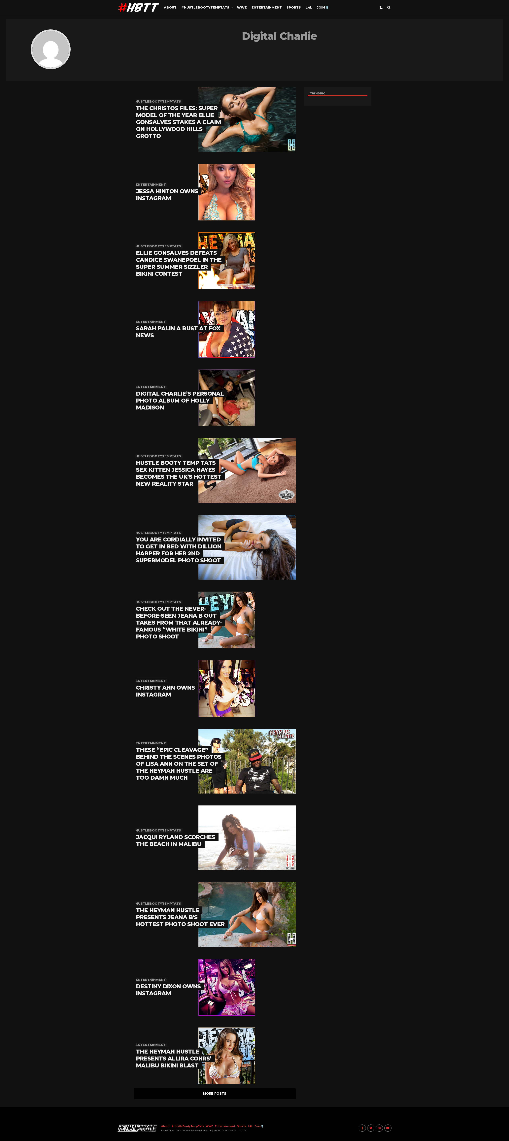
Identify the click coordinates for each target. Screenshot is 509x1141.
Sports (294, 7)
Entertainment (267, 7)
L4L (309, 7)
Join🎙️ (323, 7)
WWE (242, 7)
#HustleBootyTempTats (205, 7)
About (170, 7)
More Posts (214, 1093)
